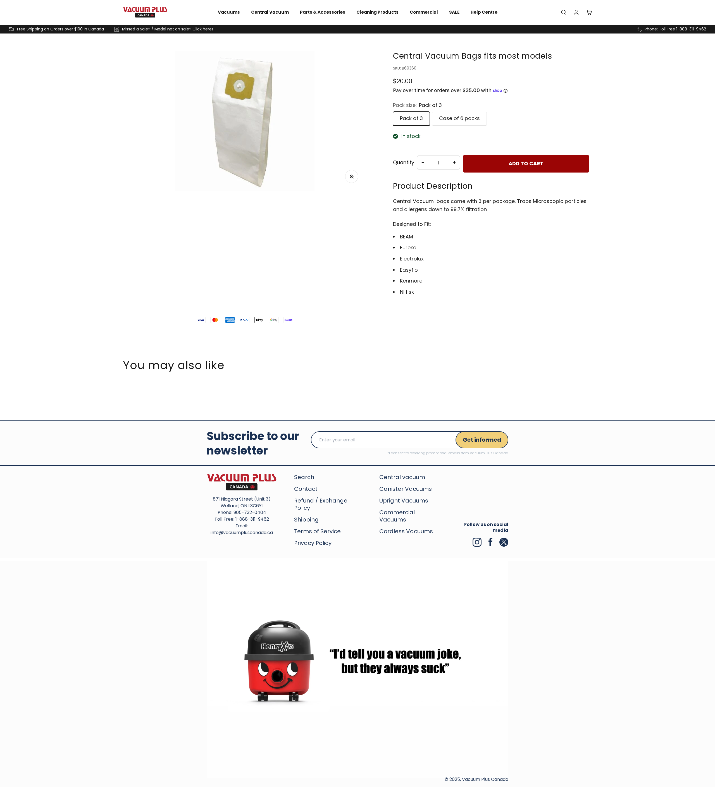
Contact (306, 489)
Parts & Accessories (322, 12)
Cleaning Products (377, 12)
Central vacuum (402, 477)
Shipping (306, 519)
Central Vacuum (270, 12)
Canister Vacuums (405, 489)
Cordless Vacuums (406, 531)
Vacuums (229, 12)
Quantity (403, 162)
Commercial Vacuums (397, 515)
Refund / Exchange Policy (320, 504)
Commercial (424, 12)
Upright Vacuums (403, 500)
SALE (454, 12)
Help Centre (484, 12)
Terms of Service (317, 531)
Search (304, 477)
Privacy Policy (313, 543)
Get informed (482, 440)
